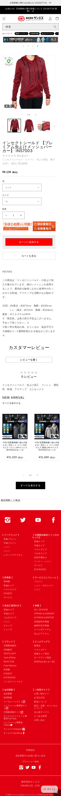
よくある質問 (40, 716)
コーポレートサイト (13, 701)
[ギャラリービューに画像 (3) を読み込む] (43, 125)
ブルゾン (38, 581)
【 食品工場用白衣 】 (12, 605)
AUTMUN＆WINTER (44, 617)
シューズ (8, 629)
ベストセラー (40, 649)
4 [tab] (37, 46)
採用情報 (8, 697)
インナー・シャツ (42, 561)
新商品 (37, 645)
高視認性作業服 (41, 621)
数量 (4, 209)
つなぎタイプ (40, 553)
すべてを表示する (11, 403)
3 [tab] (32, 46)
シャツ (7, 547)
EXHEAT (8, 593)
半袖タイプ (39, 545)
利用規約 (30, 750)
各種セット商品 (41, 653)
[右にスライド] (35, 114)
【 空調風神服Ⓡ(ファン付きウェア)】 (45, 536)
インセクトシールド (13, 681)
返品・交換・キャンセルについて (46, 706)
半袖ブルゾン (10, 543)
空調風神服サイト (12, 712)
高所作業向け (40, 557)
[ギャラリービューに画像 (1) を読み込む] (14, 125)
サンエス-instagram (13, 729)
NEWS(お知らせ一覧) (44, 661)
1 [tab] (23, 46)
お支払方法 (39, 697)
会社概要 (8, 693)
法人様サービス (41, 712)
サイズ (5, 195)
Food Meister (10, 665)
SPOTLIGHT (10, 653)
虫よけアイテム (47, 33)
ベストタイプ (40, 549)
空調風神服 (34, 33)
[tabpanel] (30, 40)
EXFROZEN (40, 569)
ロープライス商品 (42, 657)
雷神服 (7, 581)
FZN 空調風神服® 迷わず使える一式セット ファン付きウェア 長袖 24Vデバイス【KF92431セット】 (47, 446)
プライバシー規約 (30, 761)
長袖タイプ (39, 541)
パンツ (7, 551)
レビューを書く (29, 359)
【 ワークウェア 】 (11, 535)
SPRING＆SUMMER (44, 613)
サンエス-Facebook (13, 733)
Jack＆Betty (10, 657)
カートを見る (29, 256)
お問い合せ (39, 720)
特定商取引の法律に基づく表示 (30, 756)
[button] (3, 18)
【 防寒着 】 (8, 577)
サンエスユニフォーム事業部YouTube (15, 717)
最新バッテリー (21, 33)
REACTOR (9, 661)
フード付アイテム (42, 629)
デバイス (38, 565)
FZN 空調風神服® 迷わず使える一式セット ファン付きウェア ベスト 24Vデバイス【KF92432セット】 (15, 446)
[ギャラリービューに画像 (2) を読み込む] (29, 125)
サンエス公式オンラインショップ (25, 795)
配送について (40, 701)
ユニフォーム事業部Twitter (13, 723)
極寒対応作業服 (41, 625)
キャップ (8, 625)
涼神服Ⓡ (8, 649)
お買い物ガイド (41, 693)
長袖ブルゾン (10, 539)
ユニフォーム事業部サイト (15, 706)
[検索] (55, 26)
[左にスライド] (22, 114)
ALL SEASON (41, 609)
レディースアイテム (13, 555)
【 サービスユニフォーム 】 (45, 577)
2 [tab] (28, 46)
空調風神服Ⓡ (10, 645)
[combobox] (30, 26)
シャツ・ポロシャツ (43, 585)
